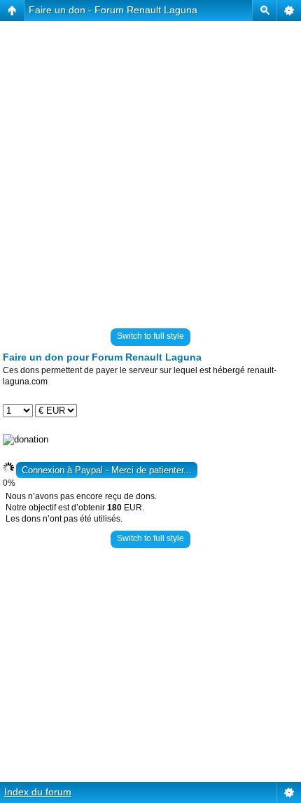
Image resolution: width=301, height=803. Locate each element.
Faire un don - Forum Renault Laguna (113, 9)
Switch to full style (150, 336)
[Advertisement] (150, 171)
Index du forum (37, 791)
